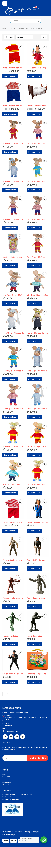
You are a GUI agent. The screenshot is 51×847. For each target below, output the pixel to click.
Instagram (16, 736)
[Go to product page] (13, 54)
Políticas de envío (9, 797)
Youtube (11, 736)
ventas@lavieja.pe (12, 731)
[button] (4, 3)
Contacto (6, 785)
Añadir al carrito (20, 47)
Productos (6, 782)
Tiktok (22, 736)
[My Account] (29, 8)
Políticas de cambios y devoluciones (17, 794)
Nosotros (6, 777)
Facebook (5, 736)
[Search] (37, 21)
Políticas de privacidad (11, 799)
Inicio (4, 774)
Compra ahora (10, 76)
